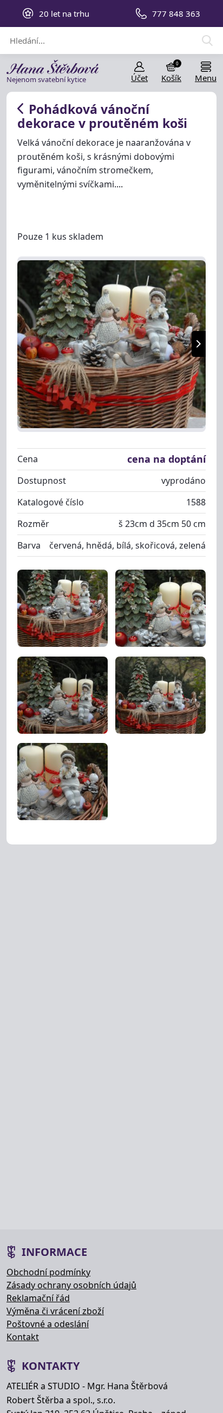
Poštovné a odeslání (47, 1324)
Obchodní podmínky (48, 1272)
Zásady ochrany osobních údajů (71, 1285)
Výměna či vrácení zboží (55, 1311)
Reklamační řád (38, 1298)
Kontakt (22, 1337)
